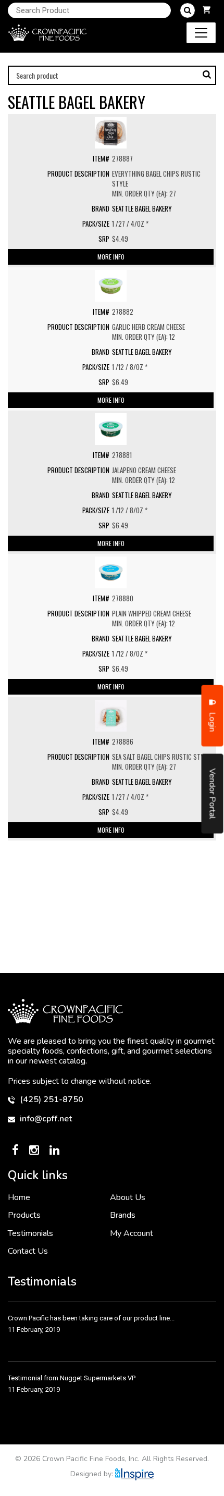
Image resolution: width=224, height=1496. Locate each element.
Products (24, 1215)
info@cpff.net (45, 1119)
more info (111, 256)
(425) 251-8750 (50, 1100)
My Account (131, 1233)
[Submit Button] (187, 10)
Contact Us (28, 1251)
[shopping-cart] (206, 10)
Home (19, 1197)
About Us (127, 1197)
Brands (122, 1215)
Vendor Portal (212, 793)
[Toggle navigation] (201, 32)
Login (212, 721)
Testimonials (30, 1233)
